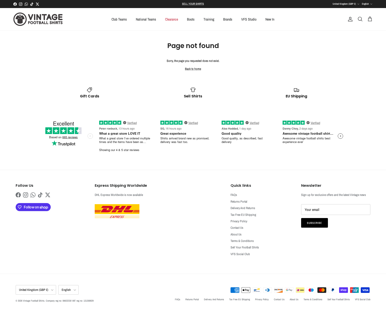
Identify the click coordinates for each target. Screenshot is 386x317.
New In (269, 19)
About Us (236, 234)
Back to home (193, 69)
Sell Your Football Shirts (245, 247)
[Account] (349, 19)
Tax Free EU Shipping (243, 215)
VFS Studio (248, 19)
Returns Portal (239, 201)
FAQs (234, 195)
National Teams (146, 19)
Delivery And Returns (243, 208)
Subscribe (314, 223)
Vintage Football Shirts (33, 300)
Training (208, 19)
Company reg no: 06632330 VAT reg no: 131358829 (70, 300)
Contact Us (237, 228)
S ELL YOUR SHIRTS (193, 4)
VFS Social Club (240, 254)
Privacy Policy (239, 221)
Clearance (171, 19)
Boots (191, 19)
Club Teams (119, 19)
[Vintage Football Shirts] (38, 19)
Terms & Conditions (242, 241)
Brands (227, 19)
